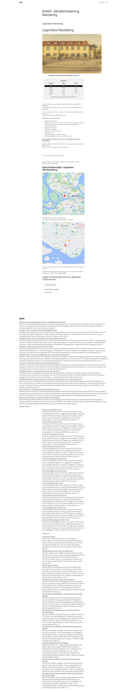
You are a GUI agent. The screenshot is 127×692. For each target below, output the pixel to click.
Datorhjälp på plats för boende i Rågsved (55, 643)
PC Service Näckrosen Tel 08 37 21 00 (54, 508)
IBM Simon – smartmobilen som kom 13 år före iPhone (36, 346)
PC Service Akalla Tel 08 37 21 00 (52, 483)
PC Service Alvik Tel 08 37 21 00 (52, 422)
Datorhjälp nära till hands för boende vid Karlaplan (58, 579)
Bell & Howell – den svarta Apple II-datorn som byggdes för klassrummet (42, 322)
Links (106, 2)
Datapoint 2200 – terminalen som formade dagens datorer (38, 330)
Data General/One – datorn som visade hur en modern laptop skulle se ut (42, 338)
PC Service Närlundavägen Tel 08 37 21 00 (55, 520)
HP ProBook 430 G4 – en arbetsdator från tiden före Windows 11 (39, 371)
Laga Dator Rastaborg (52, 23)
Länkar (27, 406)
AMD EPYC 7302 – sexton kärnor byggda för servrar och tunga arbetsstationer (44, 355)
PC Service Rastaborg (50, 285)
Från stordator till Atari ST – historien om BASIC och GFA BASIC (39, 397)
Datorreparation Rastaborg (52, 289)
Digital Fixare (48, 292)
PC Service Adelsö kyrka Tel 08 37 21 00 (54, 471)
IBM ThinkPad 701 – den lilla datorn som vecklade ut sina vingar (39, 389)
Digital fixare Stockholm (50, 565)
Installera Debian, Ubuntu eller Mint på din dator (57, 551)
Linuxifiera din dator (48, 537)
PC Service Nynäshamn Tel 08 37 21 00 (54, 495)
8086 (21, 2)
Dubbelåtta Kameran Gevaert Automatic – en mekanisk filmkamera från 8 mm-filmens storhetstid (50, 379)
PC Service (45, 533)
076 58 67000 (62, 273)
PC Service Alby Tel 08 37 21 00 (52, 410)
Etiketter (101, 2)
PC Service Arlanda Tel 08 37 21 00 (53, 434)
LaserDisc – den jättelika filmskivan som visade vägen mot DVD (39, 363)
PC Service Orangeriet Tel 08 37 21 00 (54, 459)
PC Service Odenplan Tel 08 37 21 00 (53, 446)
